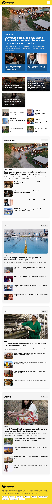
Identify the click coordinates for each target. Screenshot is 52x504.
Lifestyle (7, 397)
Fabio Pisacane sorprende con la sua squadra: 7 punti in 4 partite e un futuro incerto (30, 286)
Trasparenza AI (14, 499)
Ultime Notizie (9, 34)
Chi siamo (5, 496)
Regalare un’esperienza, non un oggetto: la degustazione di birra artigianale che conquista (30, 362)
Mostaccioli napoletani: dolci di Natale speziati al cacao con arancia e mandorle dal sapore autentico (29, 353)
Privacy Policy (19, 496)
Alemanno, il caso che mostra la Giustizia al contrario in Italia (30, 200)
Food (6, 311)
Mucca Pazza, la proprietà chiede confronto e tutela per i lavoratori (28, 182)
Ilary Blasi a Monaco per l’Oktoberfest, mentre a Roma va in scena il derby (31, 295)
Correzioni (34, 496)
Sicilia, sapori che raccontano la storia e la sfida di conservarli (30, 380)
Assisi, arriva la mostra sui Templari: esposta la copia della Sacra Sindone (30, 448)
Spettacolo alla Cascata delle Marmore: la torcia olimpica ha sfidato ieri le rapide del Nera (29, 268)
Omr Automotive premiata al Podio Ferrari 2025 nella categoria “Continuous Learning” (30, 277)
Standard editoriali (43, 496)
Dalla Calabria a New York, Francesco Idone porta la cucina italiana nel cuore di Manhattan (29, 191)
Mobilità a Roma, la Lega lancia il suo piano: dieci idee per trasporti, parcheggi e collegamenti (29, 209)
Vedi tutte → (44, 140)
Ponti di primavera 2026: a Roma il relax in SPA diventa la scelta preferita (30, 466)
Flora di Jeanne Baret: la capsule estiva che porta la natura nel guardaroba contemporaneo (25, 430)
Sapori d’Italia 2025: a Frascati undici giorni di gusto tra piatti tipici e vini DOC (29, 371)
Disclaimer (27, 496)
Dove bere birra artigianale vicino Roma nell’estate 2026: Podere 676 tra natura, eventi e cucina (25, 40)
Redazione (12, 496)
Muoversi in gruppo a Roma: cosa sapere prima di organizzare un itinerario (31, 457)
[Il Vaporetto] (8, 2)
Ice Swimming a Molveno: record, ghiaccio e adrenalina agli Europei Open (22, 259)
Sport (6, 226)
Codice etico (5, 499)
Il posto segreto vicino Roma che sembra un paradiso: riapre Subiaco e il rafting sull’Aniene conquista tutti (29, 439)
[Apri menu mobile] (48, 2)
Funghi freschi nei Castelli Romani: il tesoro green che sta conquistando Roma (25, 344)
